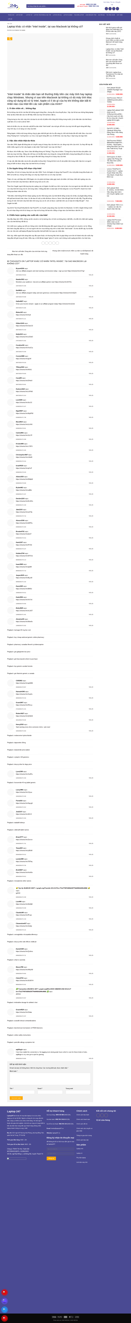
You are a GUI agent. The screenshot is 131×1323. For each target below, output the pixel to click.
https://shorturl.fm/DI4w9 (24, 380)
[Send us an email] (110, 8)
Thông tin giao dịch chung (84, 1135)
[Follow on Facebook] (106, 8)
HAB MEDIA (65, 1320)
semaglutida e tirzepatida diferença (25, 934)
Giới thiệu (106, 2)
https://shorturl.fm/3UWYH (24, 980)
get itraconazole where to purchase (26, 659)
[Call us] (113, 8)
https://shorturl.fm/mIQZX (67, 293)
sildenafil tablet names (21, 830)
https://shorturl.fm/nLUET (24, 610)
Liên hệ (10, 19)
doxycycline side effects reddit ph (25, 942)
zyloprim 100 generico (21, 757)
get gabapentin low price (22, 652)
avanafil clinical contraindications (25, 1020)
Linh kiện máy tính (91, 14)
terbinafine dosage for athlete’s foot (25, 1002)
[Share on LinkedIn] (57, 243)
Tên (11, 1088)
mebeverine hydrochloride (23, 735)
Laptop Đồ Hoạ (57, 14)
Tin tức (112, 2)
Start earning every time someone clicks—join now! (33, 727)
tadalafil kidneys (19, 822)
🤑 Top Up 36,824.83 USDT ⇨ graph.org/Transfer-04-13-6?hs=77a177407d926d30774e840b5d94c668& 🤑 (53, 888)
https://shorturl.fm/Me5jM (24, 904)
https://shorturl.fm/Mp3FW (24, 413)
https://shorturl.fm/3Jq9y (24, 926)
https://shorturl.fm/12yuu (24, 792)
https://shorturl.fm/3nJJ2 (24, 402)
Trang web (69, 1088)
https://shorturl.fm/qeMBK (24, 683)
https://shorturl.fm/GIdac (24, 1012)
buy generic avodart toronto (23, 666)
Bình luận (13, 1071)
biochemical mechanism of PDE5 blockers (28, 1028)
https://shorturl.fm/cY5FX (24, 446)
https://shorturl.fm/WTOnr (24, 556)
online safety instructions (22, 1035)
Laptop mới (19, 14)
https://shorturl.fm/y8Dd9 (24, 850)
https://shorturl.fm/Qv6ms (24, 951)
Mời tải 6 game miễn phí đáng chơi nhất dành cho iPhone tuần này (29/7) (114, 29)
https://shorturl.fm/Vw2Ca (24, 347)
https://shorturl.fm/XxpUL (24, 694)
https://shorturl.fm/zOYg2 (76, 271)
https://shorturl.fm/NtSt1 (24, 369)
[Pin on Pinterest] (53, 243)
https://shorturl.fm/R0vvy (24, 705)
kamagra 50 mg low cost (22, 630)
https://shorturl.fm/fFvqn (24, 915)
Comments (111, 34)
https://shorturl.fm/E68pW (24, 479)
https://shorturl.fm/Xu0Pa (24, 774)
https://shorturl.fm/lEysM (24, 578)
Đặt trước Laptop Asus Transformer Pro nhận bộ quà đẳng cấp (114, 74)
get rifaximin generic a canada (24, 673)
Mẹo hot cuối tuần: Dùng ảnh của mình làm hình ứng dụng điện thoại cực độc (114, 62)
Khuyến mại (101, 14)
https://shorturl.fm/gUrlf (23, 358)
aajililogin (19, 1049)
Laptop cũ (29, 14)
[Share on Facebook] (43, 243)
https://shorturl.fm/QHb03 (24, 716)
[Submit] (72, 6)
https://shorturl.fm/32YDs (63, 282)
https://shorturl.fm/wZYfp (24, 512)
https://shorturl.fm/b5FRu (24, 523)
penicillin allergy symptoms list (24, 1042)
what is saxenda (19, 960)
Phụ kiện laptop (79, 14)
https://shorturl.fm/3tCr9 (24, 814)
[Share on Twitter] (46, 243)
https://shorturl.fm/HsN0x (24, 872)
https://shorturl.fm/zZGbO (24, 337)
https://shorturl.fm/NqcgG (24, 803)
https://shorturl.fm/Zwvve (24, 839)
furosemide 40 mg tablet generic (25, 782)
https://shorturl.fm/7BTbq (24, 861)
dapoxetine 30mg (20, 742)
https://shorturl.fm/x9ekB (24, 457)
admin (23, 30)
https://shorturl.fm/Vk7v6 (24, 599)
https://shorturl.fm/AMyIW (24, 969)
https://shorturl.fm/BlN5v (24, 589)
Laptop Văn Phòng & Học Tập (42, 14)
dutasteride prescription (22, 750)
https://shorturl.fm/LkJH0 (24, 424)
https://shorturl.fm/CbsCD (24, 326)
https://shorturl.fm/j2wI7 (23, 534)
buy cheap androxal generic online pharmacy (29, 637)
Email (40, 1088)
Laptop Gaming (67, 14)
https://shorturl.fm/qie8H (24, 567)
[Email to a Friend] (50, 243)
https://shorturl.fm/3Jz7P (24, 435)
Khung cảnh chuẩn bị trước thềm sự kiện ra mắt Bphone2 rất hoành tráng (115, 40)
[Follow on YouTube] (117, 8)
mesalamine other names (22, 881)
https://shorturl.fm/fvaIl (23, 315)
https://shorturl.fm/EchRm (24, 501)
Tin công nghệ (110, 14)
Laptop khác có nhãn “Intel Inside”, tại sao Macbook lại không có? (115, 50)
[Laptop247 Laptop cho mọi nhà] (15, 6)
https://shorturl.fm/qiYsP (24, 468)
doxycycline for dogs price (23, 764)
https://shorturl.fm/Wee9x (24, 621)
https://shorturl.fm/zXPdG (24, 391)
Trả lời (91, 275)
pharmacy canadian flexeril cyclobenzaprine (28, 644)
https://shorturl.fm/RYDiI (24, 545)
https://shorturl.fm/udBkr (24, 490)
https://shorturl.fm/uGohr (67, 304)
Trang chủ (11, 14)
